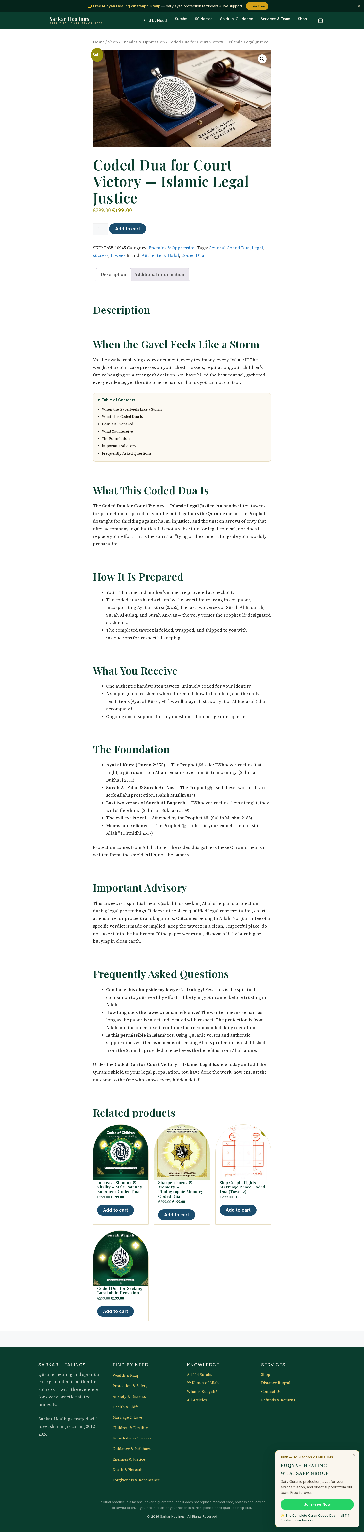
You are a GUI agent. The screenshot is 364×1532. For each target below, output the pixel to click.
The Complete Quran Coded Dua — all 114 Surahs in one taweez (315, 1518)
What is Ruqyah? (202, 1391)
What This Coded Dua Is (122, 416)
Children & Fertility (130, 1427)
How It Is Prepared (117, 424)
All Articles (197, 1400)
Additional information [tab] (159, 274)
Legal (257, 248)
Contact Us (271, 1391)
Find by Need (155, 20)
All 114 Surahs (199, 1374)
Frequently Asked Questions (127, 453)
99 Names (203, 19)
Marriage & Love (127, 1417)
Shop (302, 19)
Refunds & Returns (278, 1400)
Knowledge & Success (132, 1438)
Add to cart (127, 228)
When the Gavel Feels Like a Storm (132, 409)
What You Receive (117, 431)
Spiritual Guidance (236, 19)
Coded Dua (192, 255)
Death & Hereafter (129, 1469)
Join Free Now (317, 1504)
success (100, 255)
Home (98, 42)
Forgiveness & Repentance (136, 1480)
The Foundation (116, 438)
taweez (118, 255)
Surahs (181, 19)
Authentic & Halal (160, 255)
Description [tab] (113, 274)
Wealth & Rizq (125, 1375)
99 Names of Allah (203, 1382)
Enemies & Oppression (143, 42)
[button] (262, 58)
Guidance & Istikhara (132, 1448)
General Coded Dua (229, 248)
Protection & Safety (130, 1385)
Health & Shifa (126, 1407)
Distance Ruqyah (276, 1382)
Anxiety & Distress (129, 1396)
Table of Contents (118, 400)
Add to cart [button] (115, 1210)
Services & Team (275, 19)
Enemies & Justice (129, 1459)
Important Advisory (119, 445)
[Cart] (320, 20)
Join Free (257, 6)
